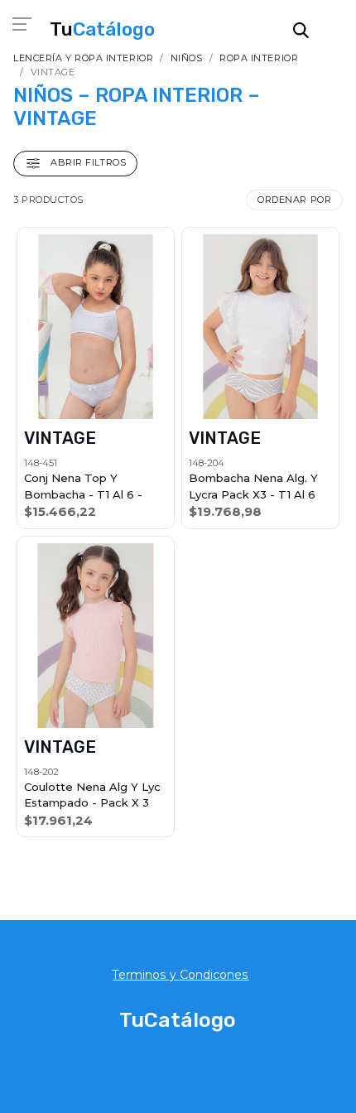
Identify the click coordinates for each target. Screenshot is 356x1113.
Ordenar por (294, 199)
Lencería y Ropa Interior (83, 58)
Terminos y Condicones (180, 974)
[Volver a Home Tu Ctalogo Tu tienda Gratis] (102, 28)
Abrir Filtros (86, 162)
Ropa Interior (258, 58)
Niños (187, 58)
